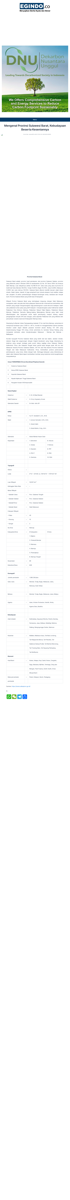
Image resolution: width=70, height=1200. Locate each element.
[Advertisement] (35, 28)
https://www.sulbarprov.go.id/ (21, 686)
